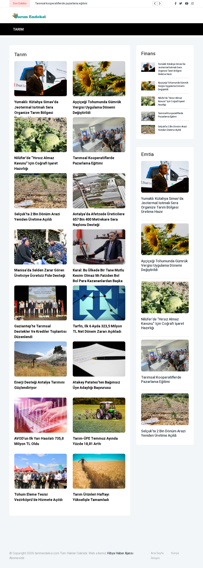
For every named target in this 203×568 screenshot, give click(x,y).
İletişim (155, 558)
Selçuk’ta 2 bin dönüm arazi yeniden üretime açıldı (37, 216)
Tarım (18, 29)
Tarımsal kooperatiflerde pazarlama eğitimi (93, 160)
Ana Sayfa (157, 553)
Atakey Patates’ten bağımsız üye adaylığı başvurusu (96, 385)
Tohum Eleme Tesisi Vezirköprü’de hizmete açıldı (38, 497)
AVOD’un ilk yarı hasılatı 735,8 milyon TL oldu (39, 441)
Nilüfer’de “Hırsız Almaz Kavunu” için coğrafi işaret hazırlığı (36, 163)
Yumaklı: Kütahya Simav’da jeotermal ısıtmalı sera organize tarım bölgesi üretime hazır (36, 110)
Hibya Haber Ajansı (120, 553)
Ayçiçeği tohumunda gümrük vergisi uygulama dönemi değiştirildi (97, 107)
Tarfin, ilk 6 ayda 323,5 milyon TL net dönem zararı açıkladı (97, 329)
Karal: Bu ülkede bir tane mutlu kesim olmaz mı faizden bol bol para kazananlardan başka (98, 276)
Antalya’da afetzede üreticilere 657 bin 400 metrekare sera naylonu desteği (98, 219)
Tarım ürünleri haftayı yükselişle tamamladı (91, 497)
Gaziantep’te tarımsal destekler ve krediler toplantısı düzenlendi (40, 332)
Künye (175, 553)
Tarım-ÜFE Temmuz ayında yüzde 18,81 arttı (95, 441)
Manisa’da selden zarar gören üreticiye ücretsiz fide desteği (39, 273)
